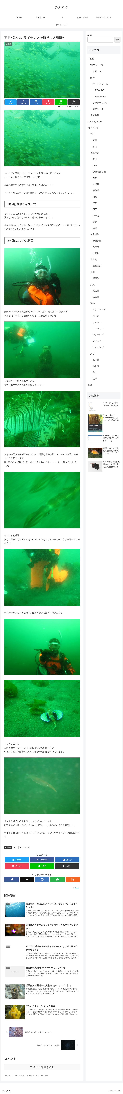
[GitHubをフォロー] (42, 879)
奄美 (95, 140)
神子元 (96, 215)
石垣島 (96, 297)
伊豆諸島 (94, 234)
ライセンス (25, 847)
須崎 (95, 228)
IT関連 (91, 59)
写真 (90, 385)
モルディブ (98, 347)
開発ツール (98, 109)
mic (17, 847)
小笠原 (96, 253)
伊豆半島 (94, 153)
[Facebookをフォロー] (11, 879)
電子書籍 (94, 115)
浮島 (95, 203)
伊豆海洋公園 (99, 171)
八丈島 (96, 247)
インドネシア (99, 310)
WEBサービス (97, 65)
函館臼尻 (97, 266)
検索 (89, 35)
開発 (92, 77)
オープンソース (100, 84)
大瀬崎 (9, 847)
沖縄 (92, 284)
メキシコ (97, 341)
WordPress (100, 96)
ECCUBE (99, 90)
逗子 (95, 378)
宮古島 (96, 291)
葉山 (95, 372)
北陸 (92, 272)
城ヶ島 (96, 360)
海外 (92, 303)
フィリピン (98, 328)
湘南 (92, 353)
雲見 (95, 222)
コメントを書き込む (42, 1067)
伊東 (95, 165)
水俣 (95, 146)
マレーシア (98, 335)
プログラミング (100, 103)
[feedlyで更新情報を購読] (57, 879)
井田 (95, 159)
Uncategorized (95, 121)
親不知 (96, 278)
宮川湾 (96, 366)
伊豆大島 (97, 241)
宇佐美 (96, 190)
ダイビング (93, 128)
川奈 (95, 197)
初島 (95, 178)
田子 (95, 209)
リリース (97, 71)
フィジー (97, 322)
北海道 (93, 259)
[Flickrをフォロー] (27, 879)
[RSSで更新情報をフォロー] (73, 879)
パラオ (96, 316)
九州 (92, 134)
